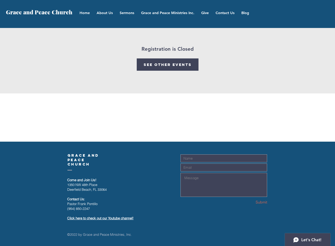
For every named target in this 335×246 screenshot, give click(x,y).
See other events (168, 64)
